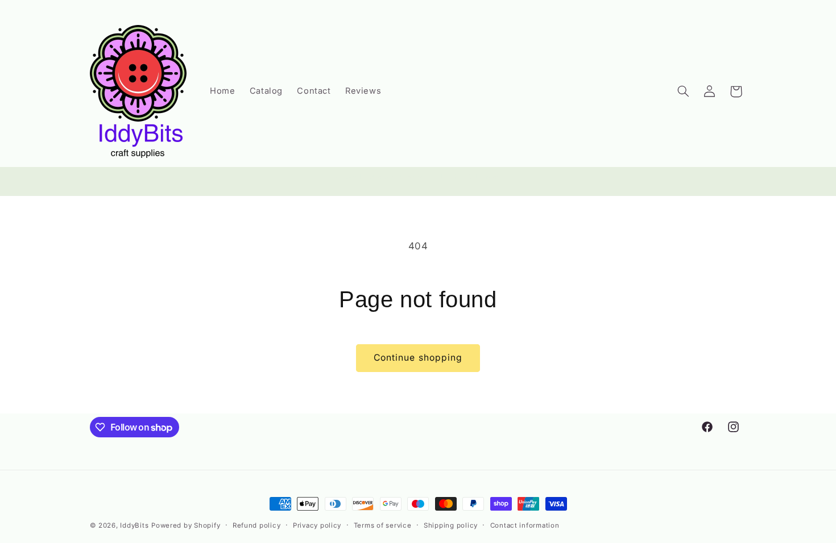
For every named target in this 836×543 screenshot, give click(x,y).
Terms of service (383, 525)
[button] (683, 91)
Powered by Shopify (185, 525)
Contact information (525, 525)
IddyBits (134, 525)
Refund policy (257, 525)
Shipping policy (451, 525)
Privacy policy (317, 525)
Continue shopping (418, 357)
